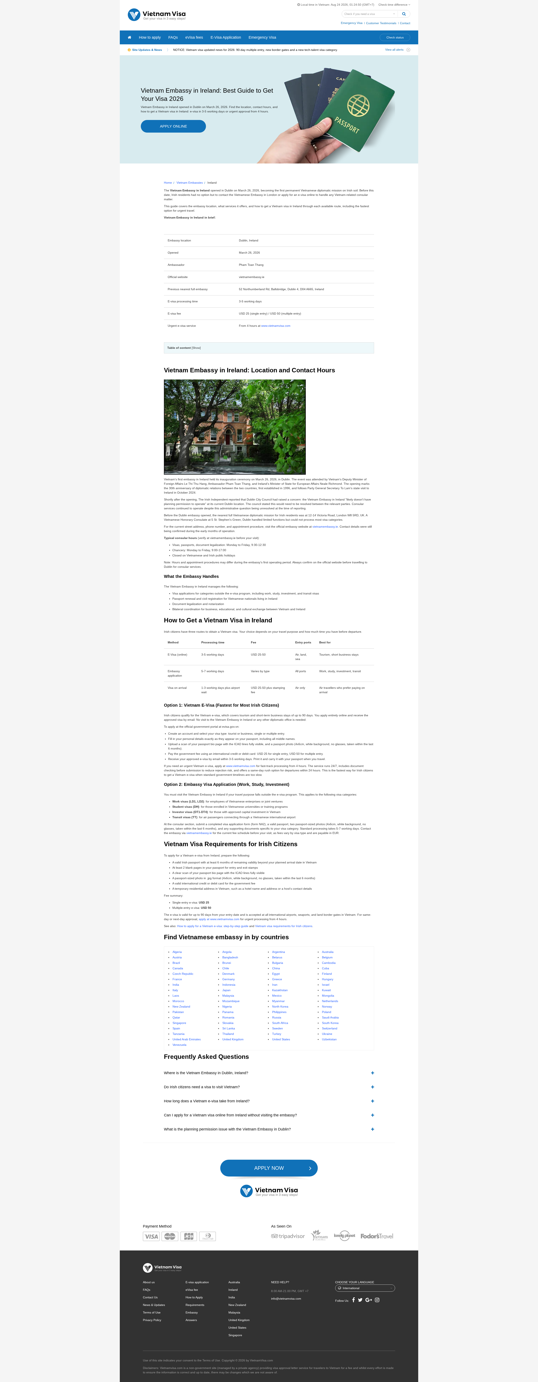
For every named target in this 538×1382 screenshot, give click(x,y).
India (176, 984)
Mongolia (328, 995)
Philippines (279, 1012)
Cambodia (329, 962)
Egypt (276, 973)
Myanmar (278, 1001)
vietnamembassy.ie (325, 526)
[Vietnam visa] (129, 37)
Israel (325, 984)
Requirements (195, 1305)
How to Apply (194, 1297)
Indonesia (228, 984)
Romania (228, 1017)
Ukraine (327, 1034)
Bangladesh (230, 957)
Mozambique (231, 1001)
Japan (226, 990)
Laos (176, 995)
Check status (395, 37)
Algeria (177, 952)
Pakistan (178, 1012)
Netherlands (330, 1001)
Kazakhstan (280, 990)
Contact (405, 23)
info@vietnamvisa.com (286, 1298)
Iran (274, 984)
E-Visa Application (226, 37)
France (177, 979)
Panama (227, 1012)
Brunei (226, 962)
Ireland (233, 1289)
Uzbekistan (329, 1039)
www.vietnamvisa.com (275, 325)
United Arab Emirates (187, 1039)
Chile (225, 968)
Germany (228, 979)
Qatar (176, 1017)
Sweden (277, 1028)
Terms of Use (152, 1312)
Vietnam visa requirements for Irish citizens (283, 926)
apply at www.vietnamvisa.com (219, 919)
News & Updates (154, 1305)
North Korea (280, 1006)
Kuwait (326, 990)
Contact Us (150, 1297)
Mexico (277, 995)
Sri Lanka (228, 1028)
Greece (277, 979)
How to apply (150, 37)
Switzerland (329, 1028)
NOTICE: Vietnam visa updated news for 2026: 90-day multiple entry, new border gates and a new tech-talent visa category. (255, 49)
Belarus (277, 957)
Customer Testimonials (381, 23)
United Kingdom (233, 1039)
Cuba (325, 968)
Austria (177, 957)
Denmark (228, 973)
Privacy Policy (152, 1320)
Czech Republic (183, 973)
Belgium (327, 957)
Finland (327, 973)
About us (149, 1282)
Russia (276, 1017)
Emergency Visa (352, 23)
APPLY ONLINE (173, 126)
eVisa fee (192, 1289)
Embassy (192, 1312)
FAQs (173, 37)
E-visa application (197, 1282)
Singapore (179, 1023)
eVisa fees (194, 37)
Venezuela (179, 1044)
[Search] (404, 13)
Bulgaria (277, 962)
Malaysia (228, 995)
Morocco (178, 1001)
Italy (175, 990)
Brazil (176, 962)
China (276, 968)
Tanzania (179, 1034)
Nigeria (227, 1006)
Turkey (276, 1034)
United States (281, 1039)
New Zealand (181, 1006)
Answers (191, 1320)
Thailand (228, 1034)
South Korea (330, 1023)
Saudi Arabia (330, 1017)
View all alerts (394, 49)
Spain (176, 1028)
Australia (328, 952)
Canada (178, 968)
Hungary (327, 979)
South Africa (280, 1023)
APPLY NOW (269, 1168)
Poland (326, 1012)
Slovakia (227, 1023)
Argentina (278, 952)
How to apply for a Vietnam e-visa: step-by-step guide (212, 926)
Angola (227, 952)
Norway (327, 1006)
